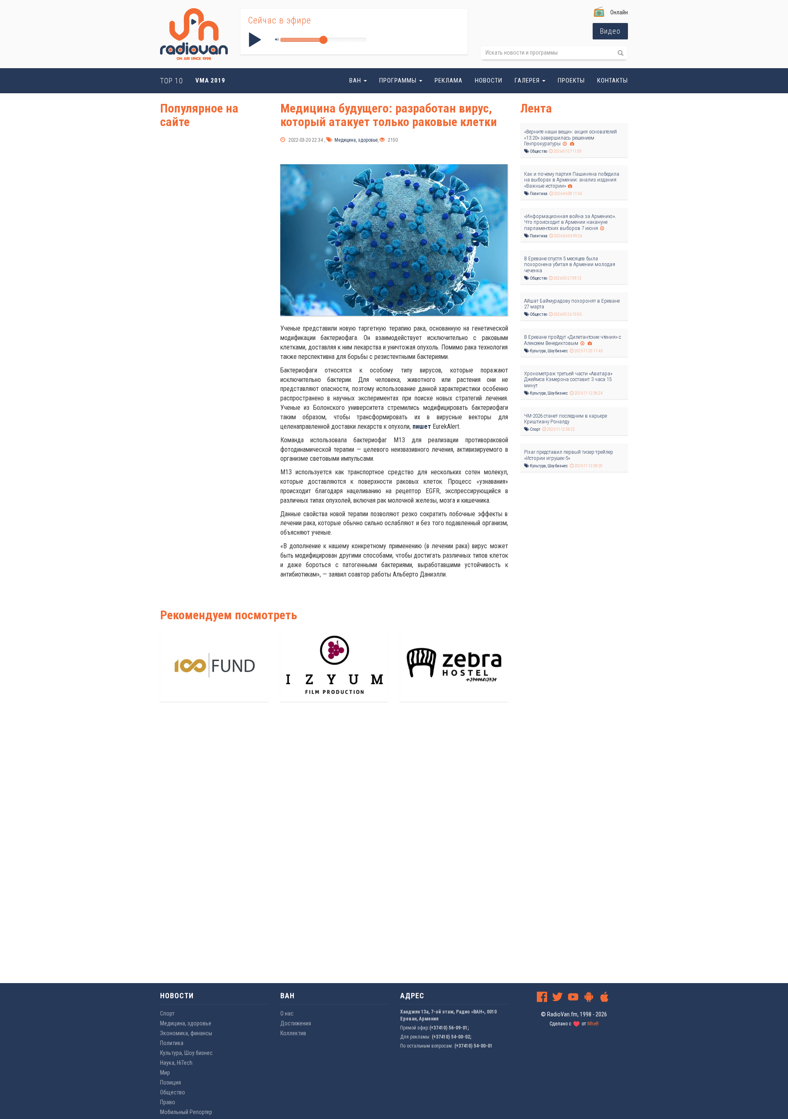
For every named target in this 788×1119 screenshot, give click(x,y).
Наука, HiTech (176, 1062)
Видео (610, 31)
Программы (398, 80)
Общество (538, 151)
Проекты (571, 80)
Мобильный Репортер (186, 1112)
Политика (538, 193)
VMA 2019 (210, 80)
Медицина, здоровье (355, 140)
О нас (286, 1013)
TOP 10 (171, 80)
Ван (356, 80)
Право (167, 1102)
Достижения (295, 1023)
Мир (165, 1072)
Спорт (534, 429)
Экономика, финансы (186, 1033)
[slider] (323, 40)
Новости (488, 80)
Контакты (612, 80)
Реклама (449, 80)
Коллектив (293, 1033)
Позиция (170, 1082)
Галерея (528, 80)
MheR (592, 1024)
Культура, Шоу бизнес (548, 351)
